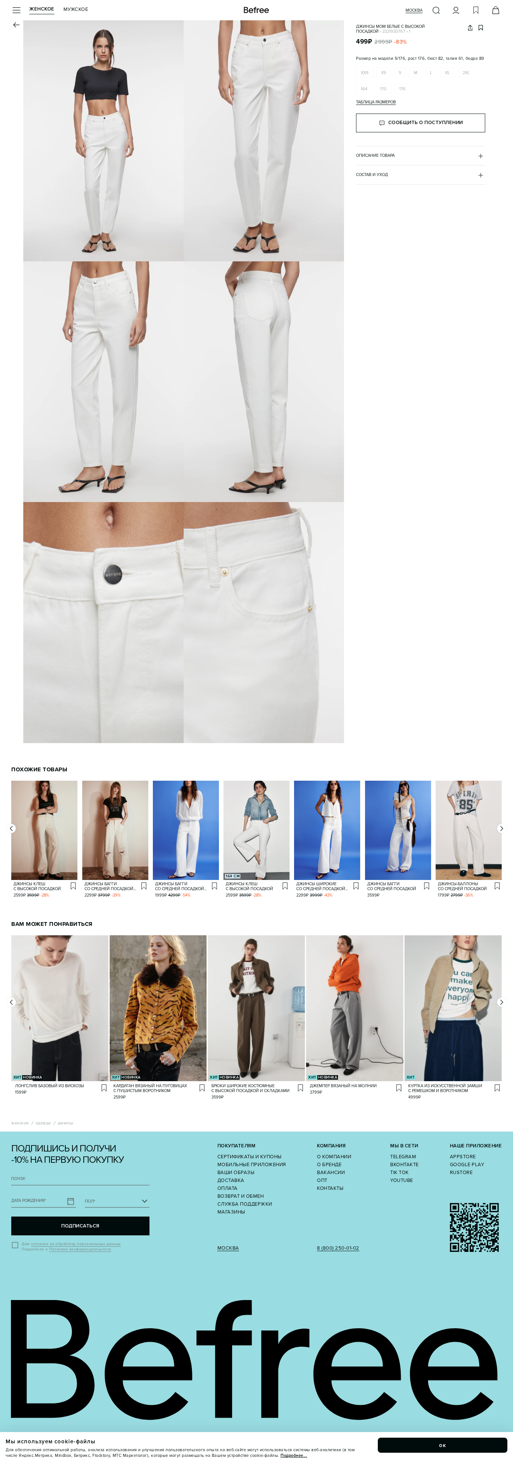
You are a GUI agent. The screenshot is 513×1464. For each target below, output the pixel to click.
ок (443, 1445)
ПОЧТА (18, 1178)
